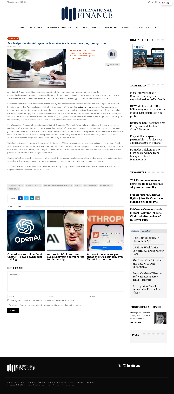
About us (11, 382)
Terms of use (69, 385)
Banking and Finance (58, 27)
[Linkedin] (128, 365)
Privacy (56, 385)
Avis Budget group (16, 185)
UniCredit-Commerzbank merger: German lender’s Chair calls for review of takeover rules (146, 214)
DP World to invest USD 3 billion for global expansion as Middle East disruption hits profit (147, 111)
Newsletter (111, 27)
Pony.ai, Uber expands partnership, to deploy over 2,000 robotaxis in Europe (146, 139)
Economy (35, 27)
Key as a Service (106, 185)
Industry (80, 27)
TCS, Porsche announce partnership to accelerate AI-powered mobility (146, 183)
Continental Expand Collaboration (58, 185)
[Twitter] (120, 365)
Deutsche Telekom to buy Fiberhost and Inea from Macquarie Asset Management (145, 154)
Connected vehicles (82, 107)
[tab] (135, 231)
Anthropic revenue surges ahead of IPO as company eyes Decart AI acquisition (105, 257)
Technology (13, 38)
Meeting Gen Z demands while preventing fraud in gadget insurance (140, 315)
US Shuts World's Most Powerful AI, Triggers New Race (148, 251)
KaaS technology (90, 185)
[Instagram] (124, 365)
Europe (78, 185)
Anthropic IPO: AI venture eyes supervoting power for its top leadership (65, 257)
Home (23, 27)
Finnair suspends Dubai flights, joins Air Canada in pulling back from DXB (146, 198)
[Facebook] (116, 365)
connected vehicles (33, 185)
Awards (96, 27)
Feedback (91, 382)
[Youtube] (133, 365)
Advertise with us (40, 382)
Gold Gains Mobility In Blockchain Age (146, 239)
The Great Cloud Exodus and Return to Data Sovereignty (147, 264)
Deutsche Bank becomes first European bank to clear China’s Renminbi (147, 126)
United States (14, 189)
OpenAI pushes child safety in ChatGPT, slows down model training (25, 257)
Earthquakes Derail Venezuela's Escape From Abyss (147, 289)
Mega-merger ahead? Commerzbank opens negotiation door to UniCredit (147, 96)
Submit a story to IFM (62, 382)
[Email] (138, 365)
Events (143, 27)
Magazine (127, 27)
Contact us (24, 382)
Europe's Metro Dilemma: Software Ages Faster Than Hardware (148, 276)
